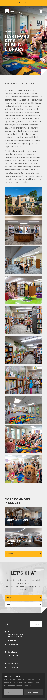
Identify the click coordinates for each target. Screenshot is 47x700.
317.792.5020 (12, 667)
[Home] (14, 11)
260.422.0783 (12, 644)
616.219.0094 (12, 656)
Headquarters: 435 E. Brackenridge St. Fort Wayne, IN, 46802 (15, 636)
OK (8, 692)
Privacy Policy (32, 692)
